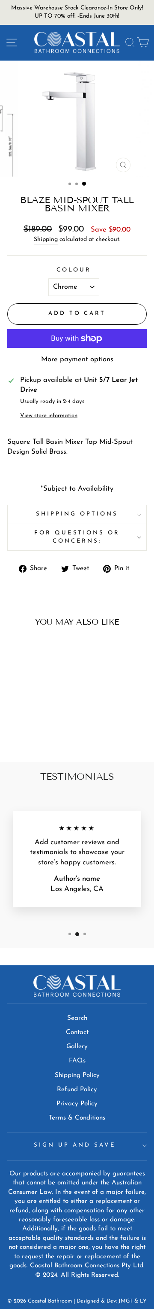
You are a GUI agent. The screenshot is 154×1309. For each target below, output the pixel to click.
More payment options (77, 359)
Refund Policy (77, 1089)
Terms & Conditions (77, 1118)
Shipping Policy (77, 1075)
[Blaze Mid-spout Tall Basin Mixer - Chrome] (29, 732)
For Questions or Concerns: (77, 537)
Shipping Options (77, 514)
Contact (77, 1032)
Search (77, 1018)
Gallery (77, 1047)
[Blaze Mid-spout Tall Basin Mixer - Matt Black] (39, 732)
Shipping (46, 239)
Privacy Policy (77, 1104)
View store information (48, 415)
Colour (74, 270)
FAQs (77, 1061)
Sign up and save (75, 1145)
